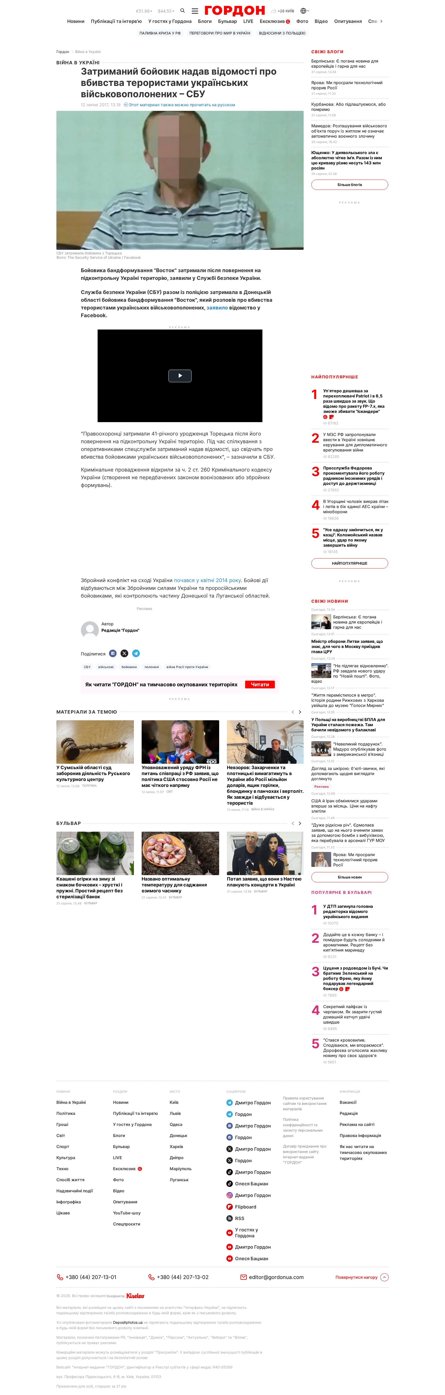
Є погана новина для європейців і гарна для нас (344, 63)
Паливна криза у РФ (160, 33)
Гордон (62, 51)
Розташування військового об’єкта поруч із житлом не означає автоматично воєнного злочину (349, 131)
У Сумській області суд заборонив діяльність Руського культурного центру (93, 773)
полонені (152, 667)
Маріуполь (181, 1168)
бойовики (129, 667)
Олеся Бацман (251, 1183)
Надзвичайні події (74, 1190)
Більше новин (350, 877)
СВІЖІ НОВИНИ (329, 601)
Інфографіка (68, 1201)
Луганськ (179, 1179)
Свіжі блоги (327, 51)
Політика (89, 785)
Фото (302, 21)
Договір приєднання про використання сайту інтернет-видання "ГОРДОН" (304, 1154)
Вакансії (348, 1102)
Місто (175, 1092)
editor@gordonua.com (276, 1277)
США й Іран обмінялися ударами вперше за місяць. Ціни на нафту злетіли (344, 806)
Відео (321, 21)
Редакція (349, 1113)
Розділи (120, 1092)
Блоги (205, 21)
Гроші (62, 1124)
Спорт (62, 1146)
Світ (169, 791)
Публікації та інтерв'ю (116, 21)
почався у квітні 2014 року (207, 580)
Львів (175, 1113)
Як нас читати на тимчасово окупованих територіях (363, 1152)
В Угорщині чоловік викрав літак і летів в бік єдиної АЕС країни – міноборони (356, 506)
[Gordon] (235, 11)
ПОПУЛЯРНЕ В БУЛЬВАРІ (341, 892)
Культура (65, 1157)
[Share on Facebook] (113, 654)
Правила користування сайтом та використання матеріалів (305, 1103)
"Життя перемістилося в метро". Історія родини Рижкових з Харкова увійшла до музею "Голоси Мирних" (348, 700)
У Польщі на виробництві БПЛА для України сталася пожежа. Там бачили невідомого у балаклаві (348, 724)
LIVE (248, 21)
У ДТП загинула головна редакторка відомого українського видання (348, 911)
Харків (176, 1146)
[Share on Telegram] (136, 654)
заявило (217, 308)
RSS (239, 1218)
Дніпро (177, 1157)
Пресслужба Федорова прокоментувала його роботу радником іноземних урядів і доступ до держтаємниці (353, 475)
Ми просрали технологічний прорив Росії (355, 859)
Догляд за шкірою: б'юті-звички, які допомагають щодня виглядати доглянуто (348, 773)
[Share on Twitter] (124, 654)
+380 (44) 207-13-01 (90, 1277)
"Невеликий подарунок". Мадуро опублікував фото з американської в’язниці (359, 749)
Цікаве (63, 1212)
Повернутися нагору (357, 1277)
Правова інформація (360, 1135)
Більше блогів (350, 184)
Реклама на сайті (357, 1124)
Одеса (176, 1124)
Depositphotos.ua (128, 1322)
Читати (260, 684)
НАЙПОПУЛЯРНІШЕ (334, 376)
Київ (174, 1102)
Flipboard (245, 1207)
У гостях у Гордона (170, 21)
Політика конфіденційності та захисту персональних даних (303, 1127)
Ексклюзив (273, 21)
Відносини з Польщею (282, 33)
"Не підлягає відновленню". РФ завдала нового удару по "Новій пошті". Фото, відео (350, 673)
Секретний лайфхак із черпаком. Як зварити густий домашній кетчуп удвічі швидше (352, 1014)
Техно (62, 1168)
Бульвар (227, 21)
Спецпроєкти (126, 1224)
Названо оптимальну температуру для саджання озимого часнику (174, 884)
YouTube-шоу (127, 1212)
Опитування (348, 21)
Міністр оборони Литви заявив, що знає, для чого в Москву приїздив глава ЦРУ (347, 646)
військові (106, 667)
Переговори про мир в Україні (220, 33)
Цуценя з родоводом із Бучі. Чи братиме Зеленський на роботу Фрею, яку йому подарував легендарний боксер (355, 978)
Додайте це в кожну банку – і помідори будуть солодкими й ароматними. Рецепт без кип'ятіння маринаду (353, 942)
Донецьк (178, 1135)
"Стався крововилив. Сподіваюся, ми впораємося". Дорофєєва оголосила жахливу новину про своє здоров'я (355, 1047)
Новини (75, 21)
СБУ (87, 667)
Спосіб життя (70, 1179)
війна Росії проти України (187, 667)
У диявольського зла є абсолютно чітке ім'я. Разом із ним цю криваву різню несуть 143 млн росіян (346, 160)
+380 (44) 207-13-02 (183, 1277)
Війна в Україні (88, 51)
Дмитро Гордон (253, 1102)
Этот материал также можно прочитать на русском (182, 104)
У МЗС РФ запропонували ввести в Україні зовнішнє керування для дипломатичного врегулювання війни (355, 442)
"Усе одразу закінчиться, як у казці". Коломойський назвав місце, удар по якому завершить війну (353, 537)
